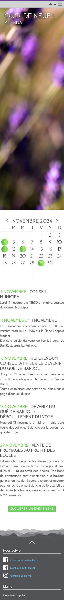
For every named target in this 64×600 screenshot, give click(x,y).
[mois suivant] (57, 221)
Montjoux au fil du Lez (23, 567)
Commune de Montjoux (24, 560)
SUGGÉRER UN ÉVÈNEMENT (32, 508)
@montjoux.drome (21, 575)
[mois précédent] (7, 221)
